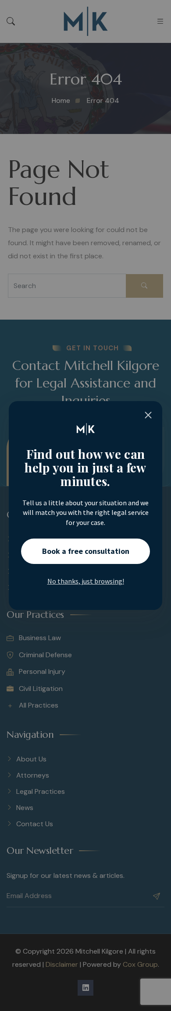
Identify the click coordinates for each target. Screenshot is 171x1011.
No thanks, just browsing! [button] (85, 581)
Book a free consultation (85, 551)
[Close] (148, 415)
